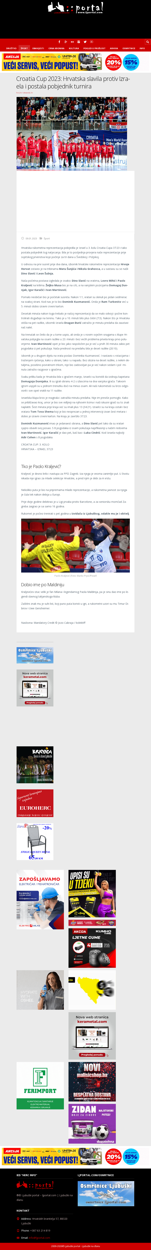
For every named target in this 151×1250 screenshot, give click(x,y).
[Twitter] (85, 42)
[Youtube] (91, 42)
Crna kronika (56, 48)
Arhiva (114, 48)
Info (142, 48)
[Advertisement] (75, 201)
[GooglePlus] (66, 42)
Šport (24, 48)
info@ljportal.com (39, 1237)
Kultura (74, 48)
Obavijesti (38, 48)
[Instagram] (79, 42)
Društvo (11, 48)
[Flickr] (72, 42)
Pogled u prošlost (94, 48)
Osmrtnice (128, 48)
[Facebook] (59, 42)
